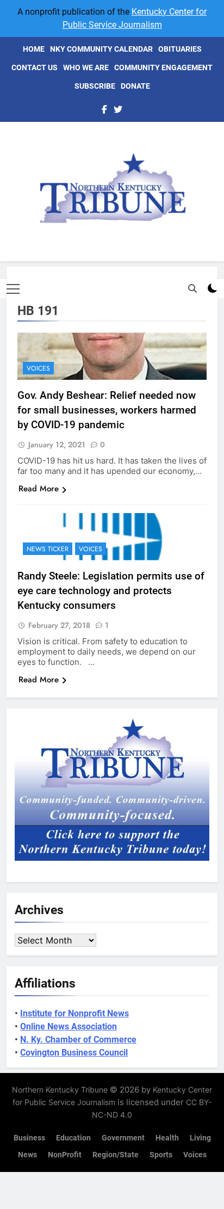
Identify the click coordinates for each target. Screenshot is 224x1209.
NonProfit (65, 1154)
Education (73, 1138)
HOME (34, 49)
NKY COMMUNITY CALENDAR (101, 49)
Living (200, 1138)
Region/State (115, 1154)
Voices (38, 368)
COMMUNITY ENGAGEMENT (163, 67)
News (27, 1154)
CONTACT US (34, 67)
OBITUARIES (180, 49)
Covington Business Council (74, 1052)
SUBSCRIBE (94, 86)
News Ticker (48, 549)
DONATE (135, 86)
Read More (38, 489)
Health (167, 1138)
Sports (161, 1154)
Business (29, 1138)
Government (123, 1138)
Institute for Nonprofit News (74, 1013)
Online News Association (68, 1026)
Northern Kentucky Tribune (60, 1089)
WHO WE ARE (86, 67)
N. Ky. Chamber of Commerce (78, 1039)
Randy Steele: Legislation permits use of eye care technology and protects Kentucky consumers (110, 591)
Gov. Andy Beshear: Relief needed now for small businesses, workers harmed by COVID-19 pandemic (106, 410)
